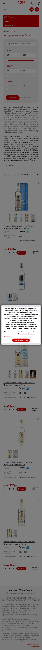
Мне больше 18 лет (21, 340)
